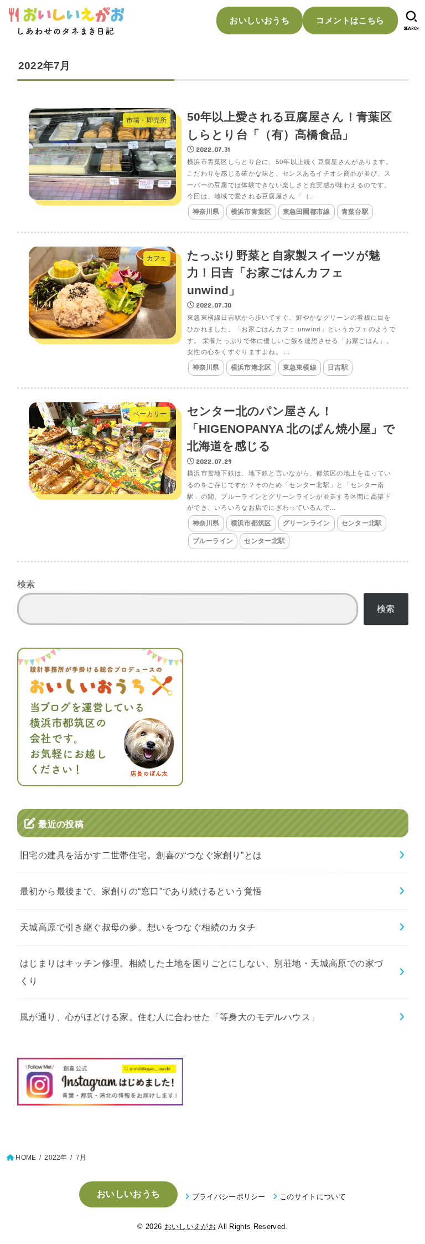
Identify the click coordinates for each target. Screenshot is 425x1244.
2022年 (55, 1157)
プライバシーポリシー (229, 1196)
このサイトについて (312, 1196)
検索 (26, 584)
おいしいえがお (190, 1226)
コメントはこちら (350, 20)
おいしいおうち (259, 20)
